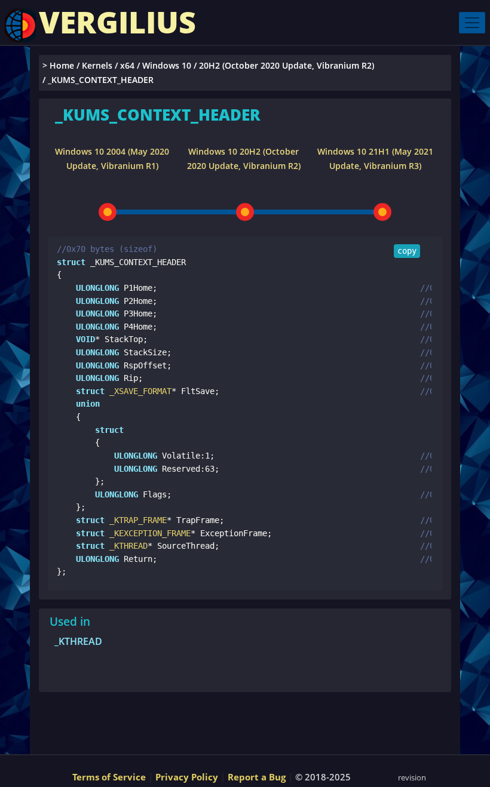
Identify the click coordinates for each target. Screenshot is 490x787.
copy (406, 251)
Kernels (97, 65)
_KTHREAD (78, 641)
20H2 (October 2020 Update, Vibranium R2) (286, 65)
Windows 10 (166, 65)
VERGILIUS (117, 22)
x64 (127, 65)
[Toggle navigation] (472, 22)
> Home (58, 65)
